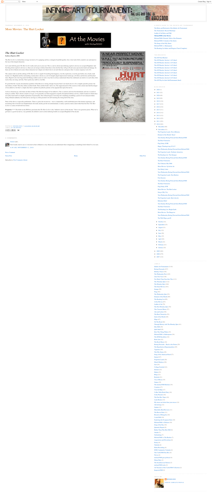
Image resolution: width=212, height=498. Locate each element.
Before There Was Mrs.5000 (162, 430)
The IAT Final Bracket (161, 58)
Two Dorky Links (163, 169)
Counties (157, 387)
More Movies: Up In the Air (166, 166)
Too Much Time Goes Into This (163, 279)
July (159, 230)
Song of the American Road (162, 354)
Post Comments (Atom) (20, 160)
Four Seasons (162, 178)
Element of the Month (160, 297)
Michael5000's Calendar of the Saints (165, 41)
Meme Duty (157, 460)
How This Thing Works (161, 332)
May (159, 236)
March (160, 242)
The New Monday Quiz (161, 307)
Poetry (156, 442)
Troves (156, 455)
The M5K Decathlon (160, 337)
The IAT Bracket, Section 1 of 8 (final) (165, 60)
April (160, 239)
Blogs (156, 375)
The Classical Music (160, 309)
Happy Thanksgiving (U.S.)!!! (166, 146)
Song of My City (163, 192)
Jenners (12, 142)
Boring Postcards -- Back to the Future (165, 344)
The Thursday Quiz (160, 282)
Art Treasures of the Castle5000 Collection (167, 468)
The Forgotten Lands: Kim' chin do (168, 198)
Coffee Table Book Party (161, 392)
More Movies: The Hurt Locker (167, 189)
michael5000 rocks (160, 465)
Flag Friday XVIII (163, 143)
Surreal (156, 357)
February (161, 245)
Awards (156, 432)
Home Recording (159, 447)
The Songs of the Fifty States (162, 43)
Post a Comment (10, 152)
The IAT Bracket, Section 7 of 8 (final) (165, 75)
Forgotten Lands (159, 359)
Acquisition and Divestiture (162, 440)
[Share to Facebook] (12, 130)
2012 (158, 118)
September (161, 225)
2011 (158, 121)
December (161, 127)
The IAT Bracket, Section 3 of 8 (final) (165, 65)
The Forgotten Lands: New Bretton (168, 175)
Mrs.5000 (157, 327)
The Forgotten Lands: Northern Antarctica (170, 152)
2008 (158, 254)
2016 (158, 107)
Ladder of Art (158, 304)
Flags (155, 292)
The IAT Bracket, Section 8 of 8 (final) (165, 78)
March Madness (159, 362)
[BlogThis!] (8, 130)
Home (76, 156)
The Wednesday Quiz (160, 294)
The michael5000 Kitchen (162, 385)
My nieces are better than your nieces (165, 402)
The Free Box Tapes (160, 397)
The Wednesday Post (160, 274)
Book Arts (157, 339)
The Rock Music (159, 342)
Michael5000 (17, 126)
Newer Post (8, 156)
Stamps (156, 289)
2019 (158, 98)
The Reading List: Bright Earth (167, 209)
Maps (156, 319)
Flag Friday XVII (163, 186)
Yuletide (156, 445)
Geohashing (157, 435)
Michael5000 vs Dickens (161, 422)
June (159, 233)
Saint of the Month (160, 317)
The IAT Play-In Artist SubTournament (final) (167, 80)
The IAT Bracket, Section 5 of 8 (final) (165, 70)
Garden (156, 407)
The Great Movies (159, 287)
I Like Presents (158, 395)
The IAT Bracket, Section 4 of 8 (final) (165, 68)
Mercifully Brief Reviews (161, 410)
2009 (158, 251)
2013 (158, 115)
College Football (159, 367)
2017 (158, 104)
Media (156, 372)
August (160, 227)
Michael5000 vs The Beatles (162, 437)
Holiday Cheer (158, 272)
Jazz (155, 364)
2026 (158, 90)
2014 (158, 113)
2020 (158, 95)
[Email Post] (18, 130)
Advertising (157, 405)
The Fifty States (159, 352)
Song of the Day (159, 425)
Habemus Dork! (162, 201)
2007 (158, 257)
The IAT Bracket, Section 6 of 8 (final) (165, 73)
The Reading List (159, 299)
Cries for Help (158, 390)
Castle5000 (157, 417)
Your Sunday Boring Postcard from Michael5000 (172, 138)
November (161, 129)
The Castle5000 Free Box (161, 452)
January (160, 248)
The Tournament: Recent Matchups (164, 31)
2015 (158, 110)
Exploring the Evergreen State (163, 420)
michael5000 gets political (162, 457)
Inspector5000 (158, 470)
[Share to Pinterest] (15, 130)
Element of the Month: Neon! (166, 135)
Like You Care (158, 277)
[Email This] (6, 130)
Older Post (143, 156)
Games (156, 382)
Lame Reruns (158, 400)
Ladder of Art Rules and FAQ (162, 33)
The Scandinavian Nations (162, 463)
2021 (158, 92)
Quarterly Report (159, 427)
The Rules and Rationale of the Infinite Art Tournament (170, 28)
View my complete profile (174, 482)
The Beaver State (159, 412)
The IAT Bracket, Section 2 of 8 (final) (165, 63)
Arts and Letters (159, 312)
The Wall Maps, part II (164, 218)
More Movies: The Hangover (166, 212)
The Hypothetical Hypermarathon (164, 347)
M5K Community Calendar (162, 450)
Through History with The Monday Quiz (166, 324)
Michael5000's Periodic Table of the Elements (168, 38)
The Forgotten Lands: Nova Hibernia (169, 132)
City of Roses (158, 380)
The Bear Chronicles (164, 140)
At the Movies (16, 127)
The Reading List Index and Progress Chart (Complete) (170, 48)
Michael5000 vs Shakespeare (163, 334)
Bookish (156, 377)
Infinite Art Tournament (161, 266)
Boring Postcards (159, 269)
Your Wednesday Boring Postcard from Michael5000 (173, 149)
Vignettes (157, 349)
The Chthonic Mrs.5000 (165, 163)
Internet (156, 370)
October (160, 222)
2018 (158, 101)
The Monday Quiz (159, 284)
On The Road (158, 322)
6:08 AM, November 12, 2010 (22, 147)
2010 (158, 124)
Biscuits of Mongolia (160, 415)
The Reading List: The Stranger (167, 155)
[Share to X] (10, 130)
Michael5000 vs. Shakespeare (163, 46)
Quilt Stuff (157, 329)
